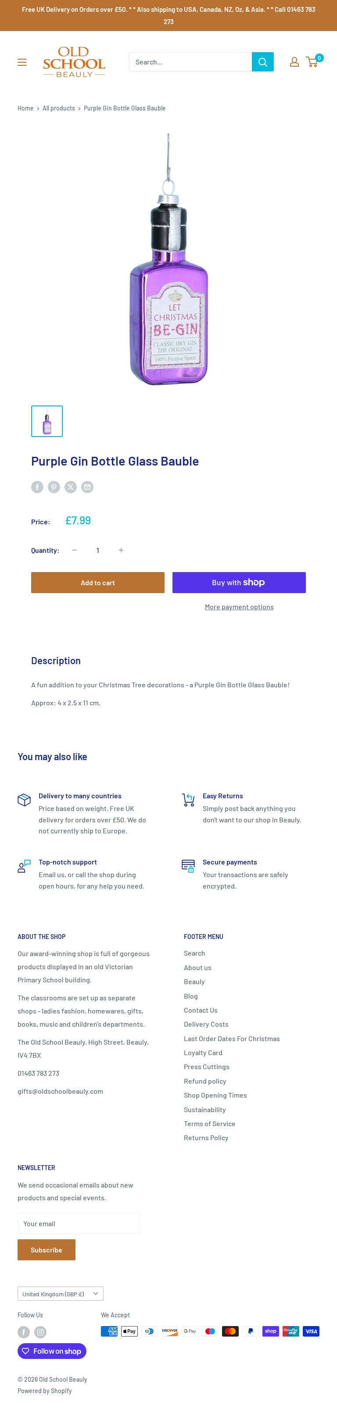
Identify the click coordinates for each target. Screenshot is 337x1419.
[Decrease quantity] (74, 550)
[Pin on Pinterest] (54, 486)
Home (26, 108)
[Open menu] (22, 62)
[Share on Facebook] (37, 486)
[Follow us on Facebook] (24, 1332)
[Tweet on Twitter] (71, 486)
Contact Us (201, 1010)
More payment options (239, 606)
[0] (312, 62)
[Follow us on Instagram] (40, 1332)
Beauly (194, 981)
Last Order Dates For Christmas (232, 1038)
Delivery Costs (206, 1024)
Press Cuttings (206, 1066)
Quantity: (45, 550)
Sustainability (205, 1109)
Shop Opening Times (215, 1095)
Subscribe (46, 1249)
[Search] (263, 61)
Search (194, 953)
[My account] (294, 62)
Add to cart (98, 582)
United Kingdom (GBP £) (53, 1294)
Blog (191, 996)
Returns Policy (206, 1137)
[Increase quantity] (121, 550)
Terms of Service (210, 1123)
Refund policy (205, 1081)
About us (198, 967)
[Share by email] (87, 486)
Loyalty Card (203, 1052)
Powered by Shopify (45, 1390)
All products (59, 108)
